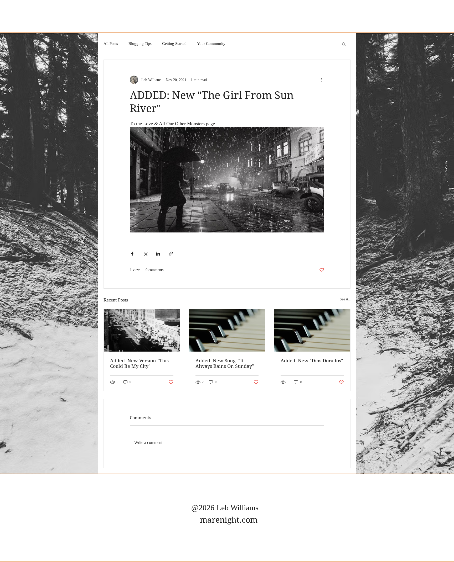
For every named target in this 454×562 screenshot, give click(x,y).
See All (345, 299)
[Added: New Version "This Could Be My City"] (142, 330)
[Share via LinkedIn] (158, 253)
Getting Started (174, 43)
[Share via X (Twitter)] (145, 253)
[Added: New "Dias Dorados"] (312, 330)
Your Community (211, 43)
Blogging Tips (140, 43)
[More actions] (321, 80)
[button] (343, 44)
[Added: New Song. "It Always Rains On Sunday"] (227, 330)
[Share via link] (170, 253)
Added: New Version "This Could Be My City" (139, 363)
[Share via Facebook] (132, 253)
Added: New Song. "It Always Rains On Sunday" (224, 363)
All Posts (111, 43)
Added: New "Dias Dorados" (312, 360)
